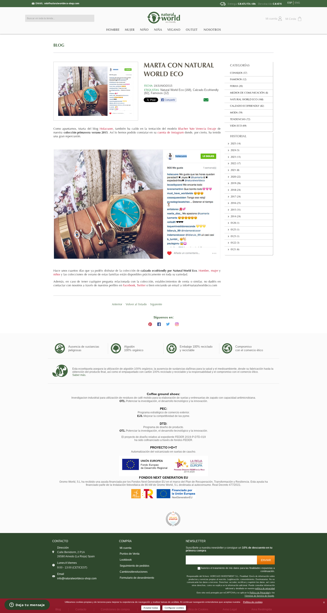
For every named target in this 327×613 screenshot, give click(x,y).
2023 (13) (236, 157)
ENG (297, 2)
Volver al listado (136, 304)
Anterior (117, 304)
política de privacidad (265, 588)
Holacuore (106, 129)
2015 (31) (236, 210)
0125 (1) (235, 230)
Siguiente (156, 304)
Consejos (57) (238, 73)
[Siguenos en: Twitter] (168, 324)
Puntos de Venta (129, 553)
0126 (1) (235, 223)
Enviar (266, 560)
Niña (158, 30)
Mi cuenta (125, 547)
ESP (289, 2)
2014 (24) (236, 216)
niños (56, 274)
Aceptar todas (150, 608)
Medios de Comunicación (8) (249, 93)
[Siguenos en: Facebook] (159, 324)
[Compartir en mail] (206, 99)
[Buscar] (89, 18)
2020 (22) (236, 177)
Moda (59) (236, 113)
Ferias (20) (236, 86)
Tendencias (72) (240, 119)
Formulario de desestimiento (137, 577)
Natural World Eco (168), (176, 90)
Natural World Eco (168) (246, 99)
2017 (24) (236, 197)
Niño (144, 30)
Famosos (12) (160, 93)
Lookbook (126, 559)
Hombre (112, 30)
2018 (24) (236, 190)
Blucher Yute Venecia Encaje (197, 129)
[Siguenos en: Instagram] (177, 324)
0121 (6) (235, 249)
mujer (214, 271)
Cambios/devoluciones (133, 571)
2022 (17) (236, 163)
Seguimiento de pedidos (134, 565)
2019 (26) (236, 183)
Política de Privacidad (260, 593)
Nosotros (212, 30)
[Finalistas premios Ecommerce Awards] (173, 519)
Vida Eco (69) (238, 126)
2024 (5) (235, 150)
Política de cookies (252, 602)
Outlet (192, 30)
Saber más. (79, 375)
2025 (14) (236, 144)
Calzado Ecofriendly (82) (247, 106)
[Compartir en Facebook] (168, 99)
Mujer (130, 30)
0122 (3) (235, 243)
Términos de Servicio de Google (259, 596)
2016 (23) (236, 203)
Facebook (129, 285)
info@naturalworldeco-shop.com (61, 3)
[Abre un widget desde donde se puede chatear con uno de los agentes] (27, 605)
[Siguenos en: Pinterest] (150, 324)
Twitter (141, 285)
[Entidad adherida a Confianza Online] (153, 519)
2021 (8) (235, 170)
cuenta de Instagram (170, 132)
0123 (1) (235, 236)
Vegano (173, 30)
